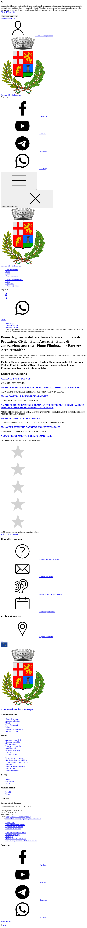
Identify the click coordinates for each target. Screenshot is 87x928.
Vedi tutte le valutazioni (9, 534)
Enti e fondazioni (11, 725)
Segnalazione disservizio (14, 827)
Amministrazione (11, 326)
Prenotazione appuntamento (15, 825)
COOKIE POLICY (8, 12)
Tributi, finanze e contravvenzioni (17, 762)
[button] (11, 270)
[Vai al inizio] (2, 641)
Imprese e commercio (13, 746)
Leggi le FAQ (10, 823)
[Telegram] (6, 298)
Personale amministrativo (14, 729)
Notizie (8, 779)
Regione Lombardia (8, 18)
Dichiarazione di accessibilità (15, 839)
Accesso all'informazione (14, 280)
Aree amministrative (12, 721)
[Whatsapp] (22, 316)
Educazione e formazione (14, 758)
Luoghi (8, 792)
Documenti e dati (11, 328)
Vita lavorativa (10, 744)
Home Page (9, 323)
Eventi (7, 794)
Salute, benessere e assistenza (15, 766)
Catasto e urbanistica (12, 750)
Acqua (7, 282)
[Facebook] (6, 294)
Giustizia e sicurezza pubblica (16, 760)
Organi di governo (12, 719)
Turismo (8, 752)
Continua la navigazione (9, 16)
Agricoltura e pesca (12, 770)
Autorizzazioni (10, 768)
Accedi (3, 320)
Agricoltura (9, 284)
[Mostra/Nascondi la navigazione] (19, 181)
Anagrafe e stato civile (13, 740)
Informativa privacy (12, 835)
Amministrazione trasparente (15, 833)
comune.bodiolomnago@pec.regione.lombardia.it (23, 819)
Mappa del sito (6, 921)
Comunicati (9, 781)
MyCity (5, 925)
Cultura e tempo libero (13, 742)
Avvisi (7, 783)
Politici (7, 727)
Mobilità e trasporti (12, 754)
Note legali (9, 837)
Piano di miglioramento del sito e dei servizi (21, 841)
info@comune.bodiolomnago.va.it (18, 817)
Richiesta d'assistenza (13, 829)
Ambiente (8, 764)
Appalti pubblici (11, 748)
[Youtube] (6, 296)
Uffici (7, 723)
